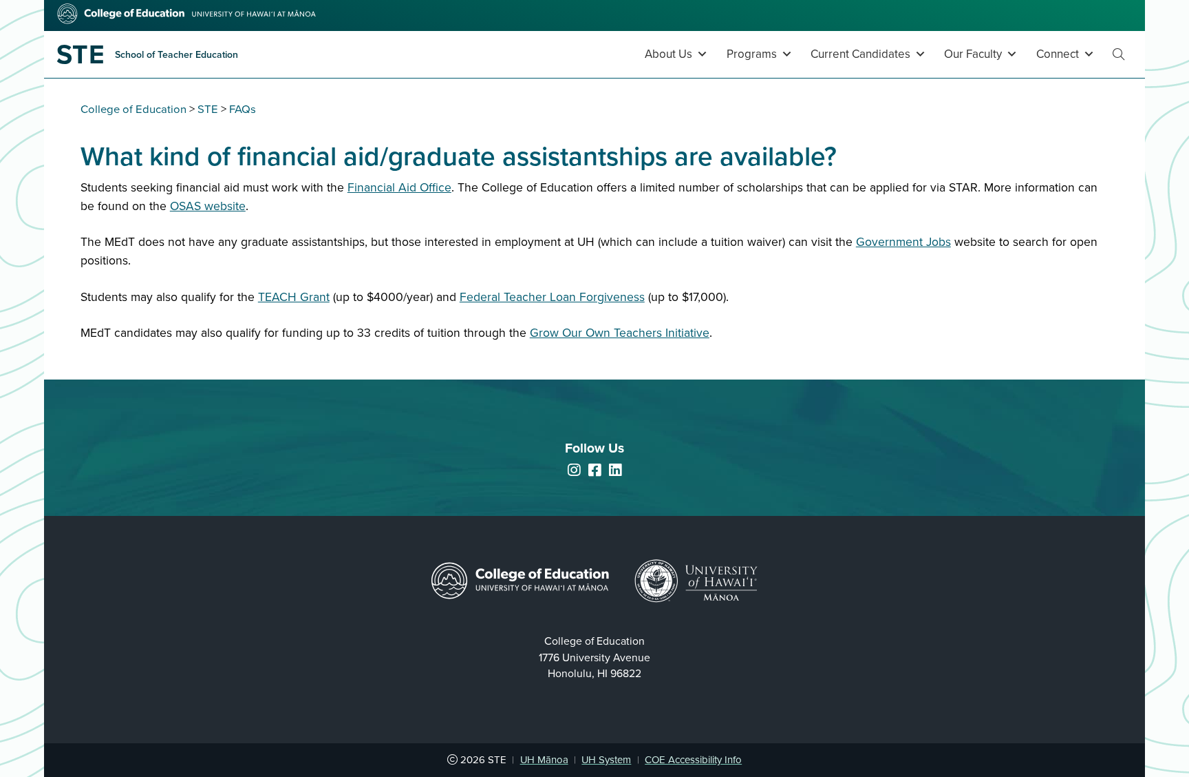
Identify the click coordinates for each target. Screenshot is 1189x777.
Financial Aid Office (399, 187)
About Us (668, 54)
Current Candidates (860, 54)
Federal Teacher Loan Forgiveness (552, 297)
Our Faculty (973, 54)
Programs (752, 54)
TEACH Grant (294, 297)
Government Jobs (903, 242)
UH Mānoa (544, 760)
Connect (1057, 54)
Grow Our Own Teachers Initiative (619, 333)
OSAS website (208, 206)
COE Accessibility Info (693, 760)
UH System (606, 760)
